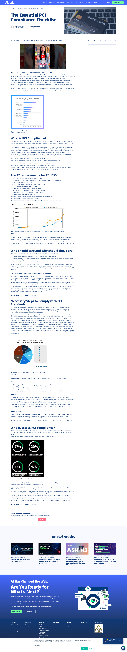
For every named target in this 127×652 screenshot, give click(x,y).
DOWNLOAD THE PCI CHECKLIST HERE (24, 295)
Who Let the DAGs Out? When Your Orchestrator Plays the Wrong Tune (49, 561)
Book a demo (16, 611)
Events (68, 631)
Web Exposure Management (17, 629)
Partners (68, 633)
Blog (54, 624)
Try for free (117, 2)
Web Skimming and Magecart (43, 625)
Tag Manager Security (43, 635)
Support (82, 631)
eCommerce (27, 624)
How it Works (14, 627)
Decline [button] (90, 648)
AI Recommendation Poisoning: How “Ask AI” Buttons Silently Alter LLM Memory (75, 562)
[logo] (8, 2)
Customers (43, 2)
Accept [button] (84, 648)
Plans (95, 2)
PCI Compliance (42, 628)
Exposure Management (50, 555)
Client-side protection (98, 555)
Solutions (69, 2)
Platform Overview (15, 624)
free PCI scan (29, 40)
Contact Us (83, 629)
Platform (51, 2)
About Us (69, 624)
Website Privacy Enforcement (42, 633)
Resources (78, 2)
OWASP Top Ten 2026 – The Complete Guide (20, 560)
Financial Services (28, 627)
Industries (60, 2)
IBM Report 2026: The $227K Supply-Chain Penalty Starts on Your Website (105, 561)
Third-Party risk (76, 555)
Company (87, 2)
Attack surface (13, 555)
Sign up (82, 624)
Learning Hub (56, 627)
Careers (68, 629)
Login (108, 2)
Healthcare (27, 629)
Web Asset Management (44, 637)
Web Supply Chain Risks (44, 630)
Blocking (12, 633)
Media (68, 627)
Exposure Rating (14, 631)
